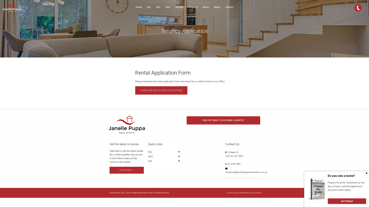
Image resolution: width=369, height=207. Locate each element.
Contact (229, 7)
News (206, 7)
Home (139, 7)
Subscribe (125, 170)
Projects (193, 7)
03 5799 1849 (234, 164)
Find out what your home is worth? (223, 120)
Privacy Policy (232, 193)
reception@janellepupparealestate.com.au (246, 172)
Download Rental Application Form (161, 90)
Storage (179, 7)
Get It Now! (347, 201)
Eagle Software (255, 193)
